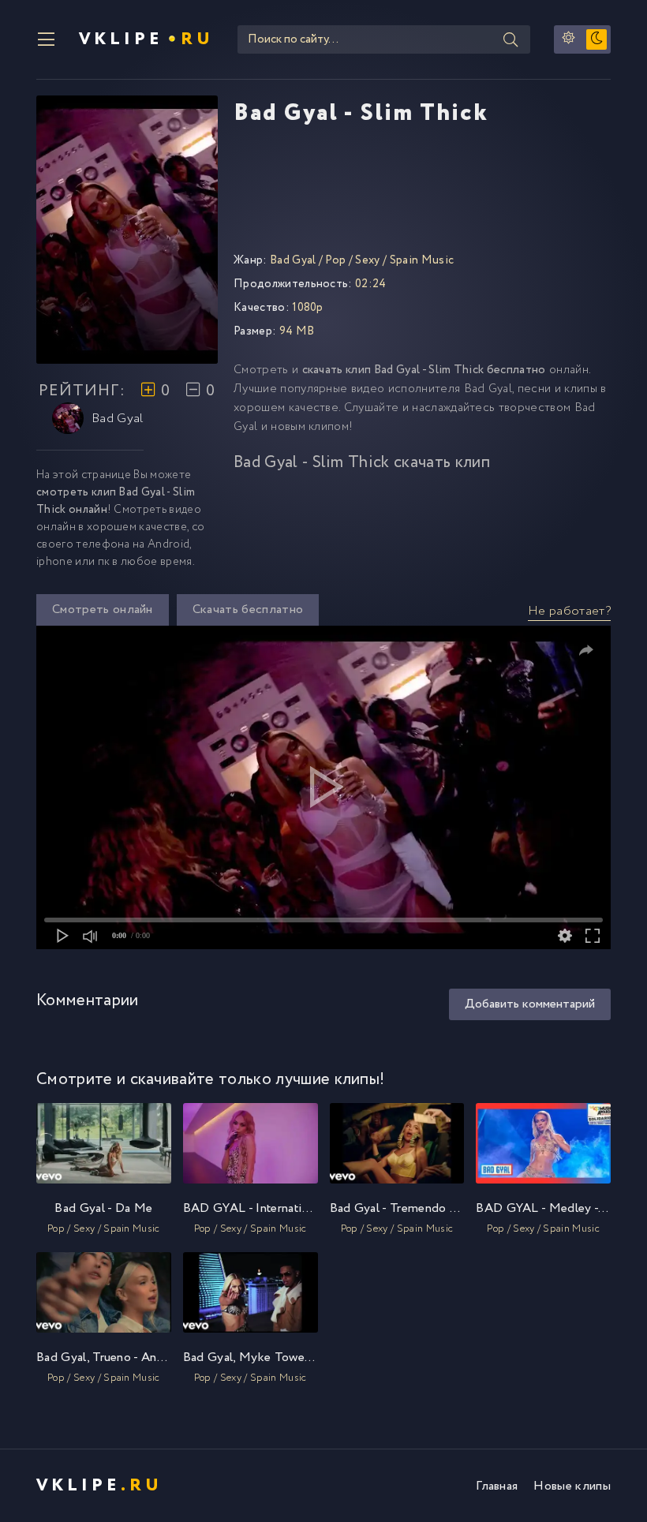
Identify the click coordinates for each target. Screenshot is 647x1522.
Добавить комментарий (530, 1004)
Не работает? (569, 611)
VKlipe (146, 39)
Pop (335, 260)
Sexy (367, 260)
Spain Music (422, 260)
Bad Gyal (118, 418)
